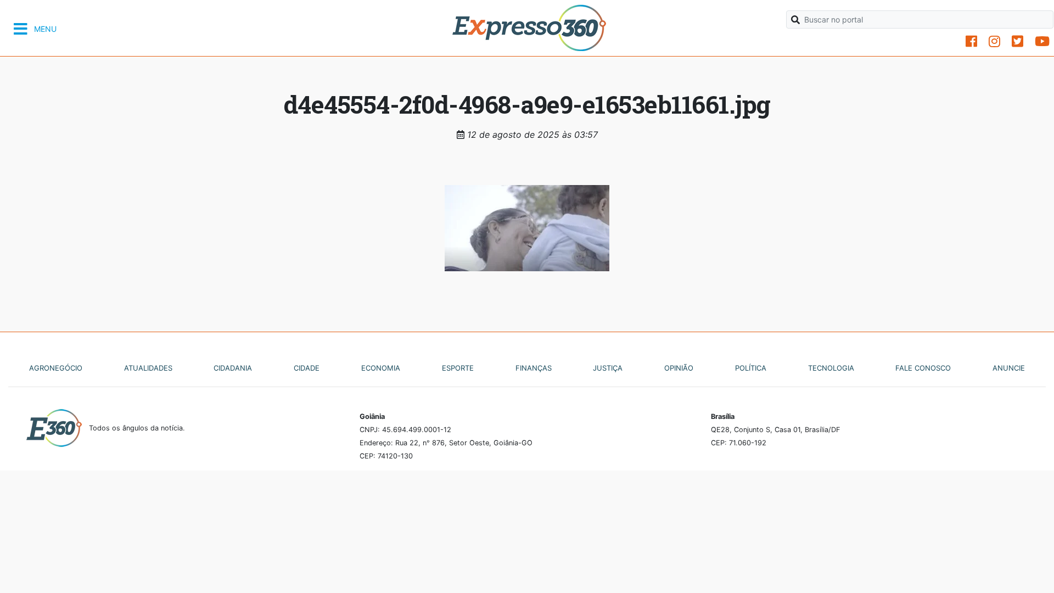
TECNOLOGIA (831, 367)
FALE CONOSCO (923, 367)
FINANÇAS (533, 367)
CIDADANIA (233, 367)
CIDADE (306, 367)
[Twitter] (1017, 41)
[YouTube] (1042, 41)
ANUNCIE (1009, 367)
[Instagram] (994, 41)
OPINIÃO (678, 367)
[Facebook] (971, 41)
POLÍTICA (750, 367)
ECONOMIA (380, 367)
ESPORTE (458, 367)
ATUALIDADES (148, 367)
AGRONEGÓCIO (55, 367)
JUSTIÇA (608, 367)
